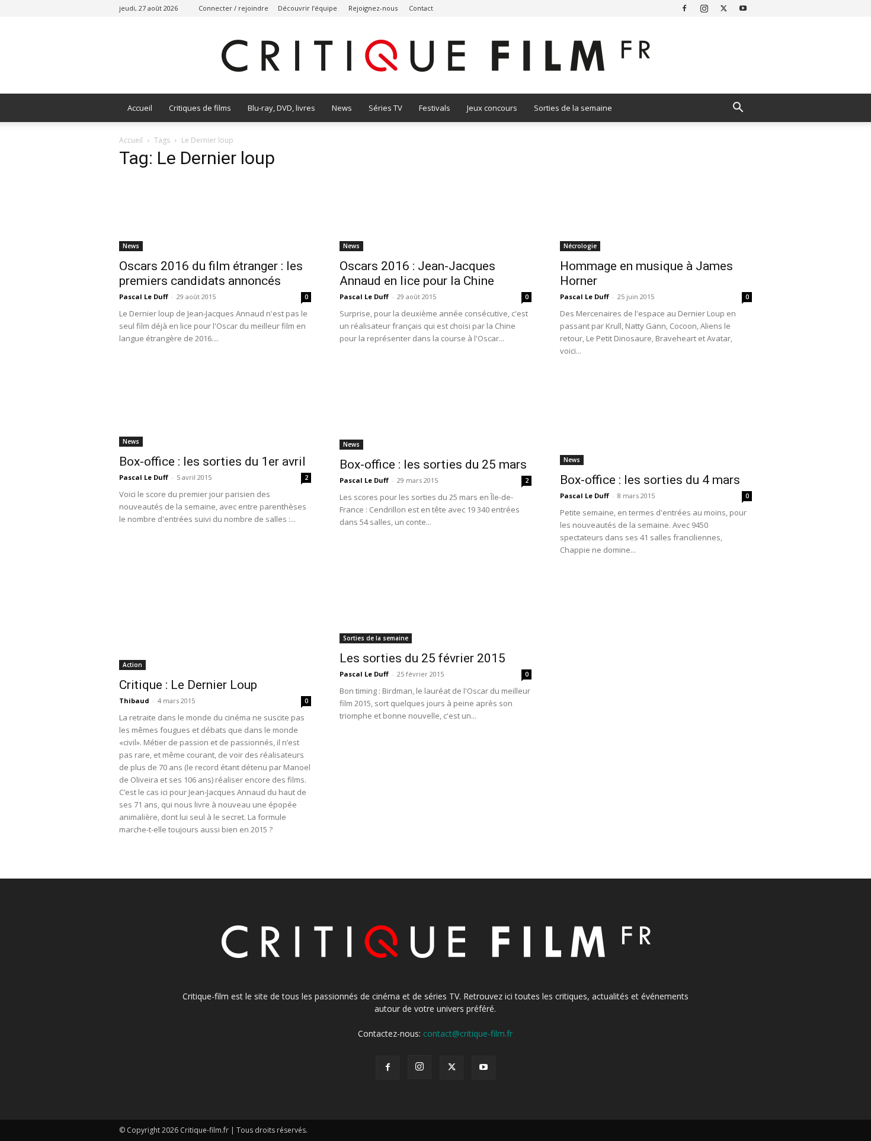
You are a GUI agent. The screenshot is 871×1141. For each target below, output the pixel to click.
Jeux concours (492, 107)
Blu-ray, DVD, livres (281, 107)
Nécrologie (580, 246)
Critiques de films (200, 107)
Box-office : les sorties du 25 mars (433, 464)
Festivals (434, 107)
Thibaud (134, 700)
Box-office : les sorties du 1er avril (212, 461)
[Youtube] (743, 8)
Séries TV (385, 107)
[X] (723, 8)
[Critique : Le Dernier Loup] (215, 622)
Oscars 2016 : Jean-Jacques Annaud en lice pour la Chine (417, 273)
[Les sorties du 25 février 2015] (435, 609)
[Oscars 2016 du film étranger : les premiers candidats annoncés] (215, 216)
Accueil (139, 107)
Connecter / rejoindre (233, 8)
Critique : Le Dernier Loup (188, 685)
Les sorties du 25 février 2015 (422, 658)
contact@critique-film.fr (468, 1033)
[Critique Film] (435, 56)
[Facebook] (684, 8)
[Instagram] (704, 8)
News (342, 107)
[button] (737, 108)
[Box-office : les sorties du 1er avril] (215, 411)
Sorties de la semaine (573, 107)
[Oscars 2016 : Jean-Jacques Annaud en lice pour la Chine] (435, 216)
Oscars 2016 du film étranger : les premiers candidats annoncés (211, 273)
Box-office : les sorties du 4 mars (650, 480)
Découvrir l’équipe (307, 8)
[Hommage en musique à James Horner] (656, 216)
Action (132, 665)
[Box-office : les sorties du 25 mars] (435, 413)
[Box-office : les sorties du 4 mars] (656, 420)
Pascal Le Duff (143, 296)
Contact (421, 8)
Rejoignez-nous (373, 8)
